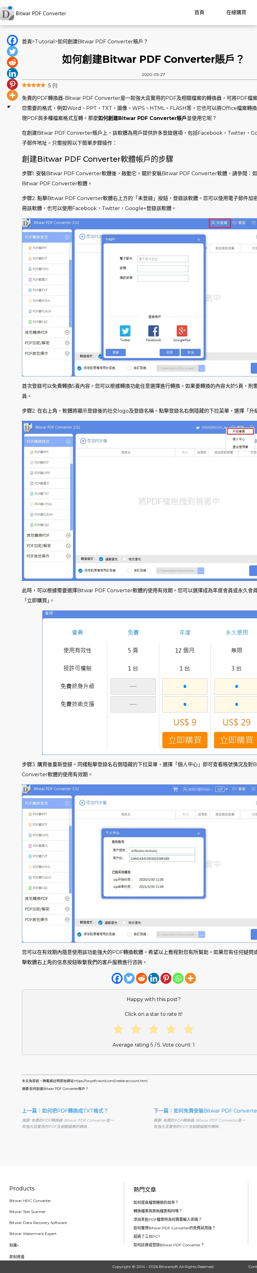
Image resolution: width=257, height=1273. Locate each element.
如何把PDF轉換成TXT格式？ (75, 1111)
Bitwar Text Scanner (27, 1211)
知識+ (14, 1245)
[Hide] (8, 106)
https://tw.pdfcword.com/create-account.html (111, 1081)
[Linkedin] (153, 978)
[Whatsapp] (178, 978)
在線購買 (236, 12)
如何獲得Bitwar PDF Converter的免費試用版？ (175, 1228)
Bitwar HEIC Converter (30, 1200)
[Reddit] (141, 978)
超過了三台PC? (147, 1236)
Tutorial (45, 42)
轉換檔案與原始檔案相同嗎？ (158, 1211)
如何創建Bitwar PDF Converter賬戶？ (59, 1089)
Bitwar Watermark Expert (33, 1233)
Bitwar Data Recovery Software (38, 1222)
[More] (190, 978)
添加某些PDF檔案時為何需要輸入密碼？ (168, 1219)
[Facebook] (117, 978)
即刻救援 (16, 1256)
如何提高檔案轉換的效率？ (156, 1202)
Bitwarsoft (168, 1266)
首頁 (199, 12)
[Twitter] (129, 978)
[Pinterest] (165, 978)
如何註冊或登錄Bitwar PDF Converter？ (169, 1245)
